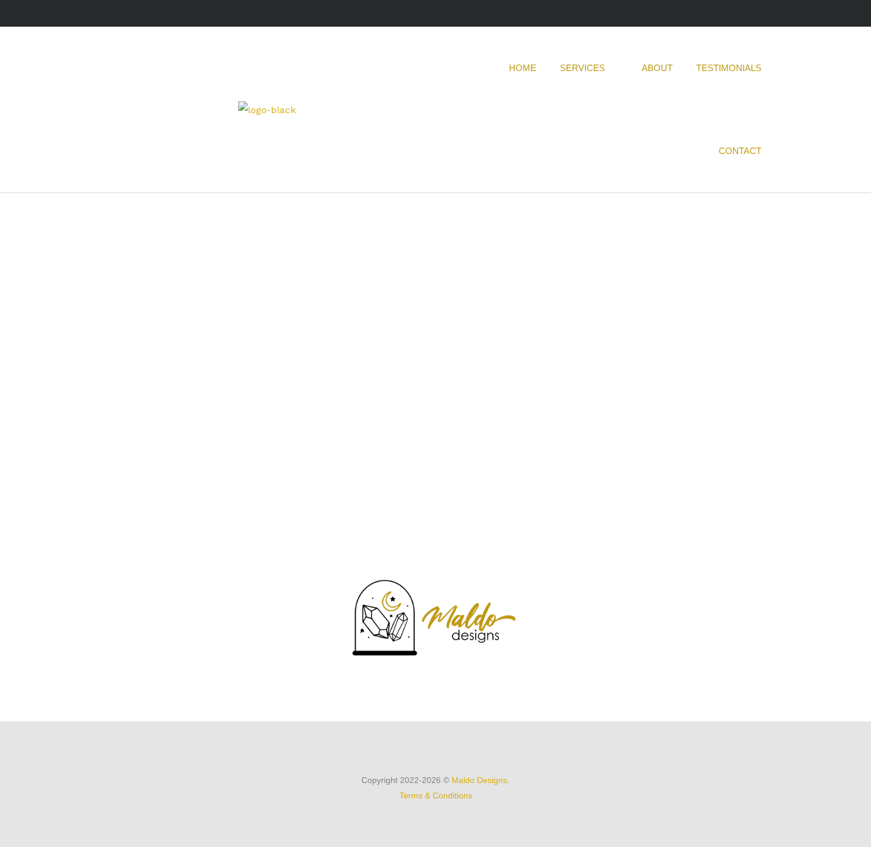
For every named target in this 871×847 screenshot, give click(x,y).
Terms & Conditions (435, 795)
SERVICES (582, 68)
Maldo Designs (479, 780)
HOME (522, 68)
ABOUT (657, 68)
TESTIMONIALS (728, 68)
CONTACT (740, 151)
